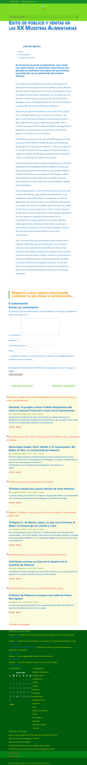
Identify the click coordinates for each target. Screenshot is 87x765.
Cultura (20, 51)
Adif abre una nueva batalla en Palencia (24, 738)
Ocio (34, 707)
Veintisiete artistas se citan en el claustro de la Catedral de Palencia (38, 563)
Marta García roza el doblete (19, 742)
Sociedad (36, 721)
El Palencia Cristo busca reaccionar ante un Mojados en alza (31, 749)
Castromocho (37, 679)
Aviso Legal (13, 756)
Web (11, 350)
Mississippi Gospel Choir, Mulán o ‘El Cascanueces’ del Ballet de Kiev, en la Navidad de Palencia (42, 448)
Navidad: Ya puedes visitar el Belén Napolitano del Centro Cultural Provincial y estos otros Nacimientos (42, 408)
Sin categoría (37, 717)
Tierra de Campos (39, 724)
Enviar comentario (16, 375)
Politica (12, 369)
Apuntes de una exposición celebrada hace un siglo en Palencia (33, 735)
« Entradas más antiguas (19, 624)
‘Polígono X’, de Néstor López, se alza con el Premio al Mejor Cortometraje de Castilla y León (42, 524)
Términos (19, 369)
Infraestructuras (39, 700)
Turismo (36, 728)
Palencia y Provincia (40, 710)
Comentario (15, 335)
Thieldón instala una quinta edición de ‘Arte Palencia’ (42, 488)
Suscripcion (14, 752)
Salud (35, 714)
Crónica (35, 682)
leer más (15, 426)
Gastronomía (37, 696)
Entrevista (36, 693)
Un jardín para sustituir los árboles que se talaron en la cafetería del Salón (46, 635)
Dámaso (12, 635)
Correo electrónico (18, 345)
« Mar (11, 704)
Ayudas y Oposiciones (41, 672)
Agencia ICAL (17, 602)
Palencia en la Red (19, 414)
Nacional (36, 703)
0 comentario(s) (24, 54)
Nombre (13, 340)
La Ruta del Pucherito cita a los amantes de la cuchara (29, 745)
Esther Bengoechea (19, 568)
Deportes (36, 689)
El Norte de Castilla (19, 454)
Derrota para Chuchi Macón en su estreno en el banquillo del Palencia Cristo (47, 641)
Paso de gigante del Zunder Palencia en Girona (35, 656)
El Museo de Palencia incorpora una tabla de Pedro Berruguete (40, 596)
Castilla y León (38, 675)
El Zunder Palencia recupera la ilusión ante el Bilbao (37, 662)
